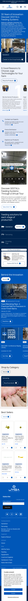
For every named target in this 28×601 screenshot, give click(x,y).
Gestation (4, 524)
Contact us (8, 124)
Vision (3, 543)
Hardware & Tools (6, 560)
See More (19, 227)
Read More (6, 321)
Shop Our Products (8, 80)
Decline (13, 593)
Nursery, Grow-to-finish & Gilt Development (10, 530)
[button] (3, 6)
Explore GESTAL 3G (12, 263)
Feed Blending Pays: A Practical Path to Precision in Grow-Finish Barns (13, 306)
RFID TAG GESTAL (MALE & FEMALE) (7, 438)
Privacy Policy (7, 585)
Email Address (7, 501)
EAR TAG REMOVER (18, 467)
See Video (5, 356)
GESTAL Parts (5, 549)
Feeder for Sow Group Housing (12, 59)
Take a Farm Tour (7, 207)
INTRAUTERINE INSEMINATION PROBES (7, 467)
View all (5, 279)
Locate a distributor (10, 135)
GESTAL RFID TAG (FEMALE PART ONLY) (19, 438)
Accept (13, 589)
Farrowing (4, 526)
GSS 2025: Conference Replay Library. (11, 346)
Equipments (5, 554)
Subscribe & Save (6, 562)
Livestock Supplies (7, 557)
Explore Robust (6, 537)
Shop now (7, 145)
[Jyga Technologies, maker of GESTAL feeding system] (9, 7)
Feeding (3, 552)
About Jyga (5, 110)
